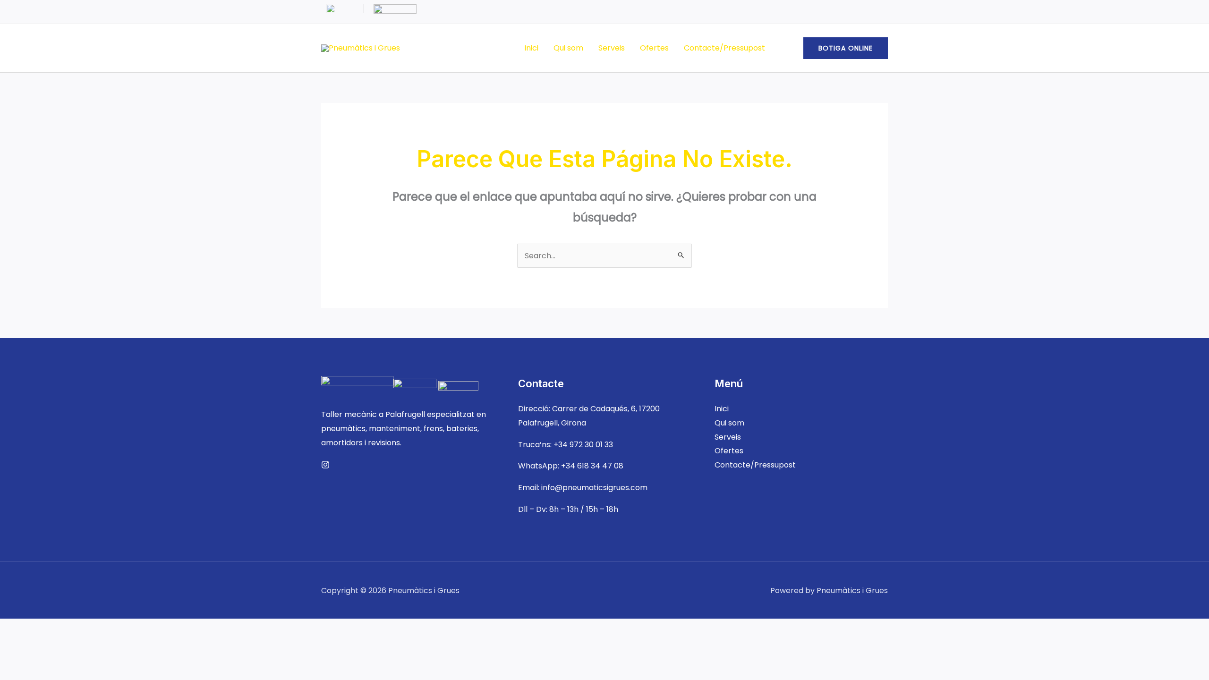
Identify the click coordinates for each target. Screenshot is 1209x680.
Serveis (611, 47)
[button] (845, 48)
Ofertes (654, 47)
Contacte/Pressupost (724, 47)
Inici (531, 47)
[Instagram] (325, 464)
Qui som (568, 47)
